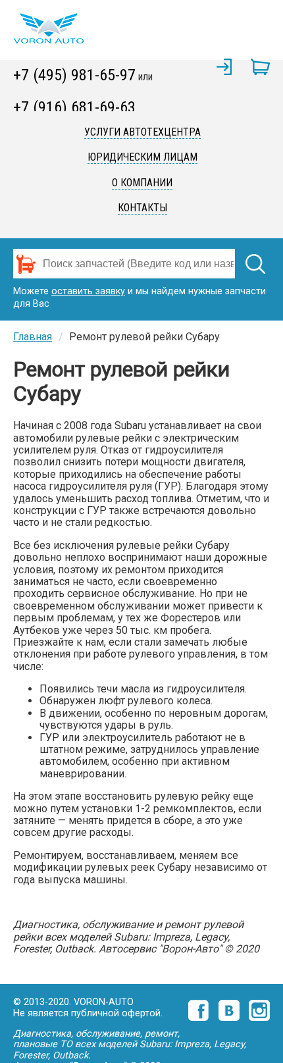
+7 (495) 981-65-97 (74, 75)
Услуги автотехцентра (142, 132)
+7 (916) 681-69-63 (74, 107)
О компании (142, 182)
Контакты (142, 207)
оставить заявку (88, 291)
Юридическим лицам (142, 157)
